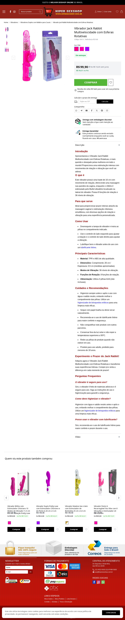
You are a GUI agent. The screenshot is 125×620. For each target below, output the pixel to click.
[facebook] (10, 11)
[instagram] (14, 11)
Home (6, 22)
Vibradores (14, 22)
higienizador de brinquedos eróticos (93, 303)
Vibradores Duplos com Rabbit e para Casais (35, 22)
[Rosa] (9, 523)
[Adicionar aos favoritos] (28, 529)
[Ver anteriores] (7, 498)
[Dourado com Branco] (67, 523)
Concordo (111, 613)
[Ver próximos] (118, 498)
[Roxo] (38, 523)
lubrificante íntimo (88, 247)
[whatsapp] (103, 582)
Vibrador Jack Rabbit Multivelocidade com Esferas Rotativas (73, 22)
